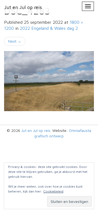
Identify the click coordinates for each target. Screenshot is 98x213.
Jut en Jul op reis (35, 130)
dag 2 (49, 28)
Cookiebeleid (53, 191)
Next (14, 41)
